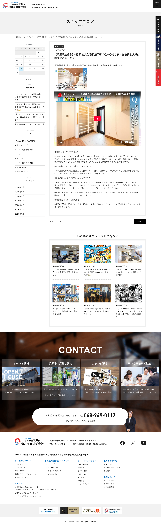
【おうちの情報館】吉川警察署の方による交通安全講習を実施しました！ (29, 97)
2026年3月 (19, 205)
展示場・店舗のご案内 (112, 467)
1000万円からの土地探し (25, 141)
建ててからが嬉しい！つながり (26, 493)
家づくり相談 (109, 480)
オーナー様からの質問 (24, 163)
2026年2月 (19, 209)
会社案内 (107, 471)
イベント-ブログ (21, 158)
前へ (52, 221)
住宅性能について (21, 467)
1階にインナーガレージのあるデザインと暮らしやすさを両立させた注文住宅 (29, 117)
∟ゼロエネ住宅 (51, 474)
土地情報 (81, 481)
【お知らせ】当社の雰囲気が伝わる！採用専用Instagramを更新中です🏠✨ (29, 107)
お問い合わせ (109, 484)
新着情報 (81, 467)
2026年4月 (19, 200)
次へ (60, 221)
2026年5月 (19, 196)
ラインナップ (50, 464)
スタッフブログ (83, 484)
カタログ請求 (109, 487)
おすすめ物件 (20, 167)
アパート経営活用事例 (24, 150)
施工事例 (81, 477)
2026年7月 (19, 187)
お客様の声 (82, 474)
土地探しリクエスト (22, 477)
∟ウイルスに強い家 (53, 471)
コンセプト (19, 464)
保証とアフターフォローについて (27, 474)
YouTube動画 (83, 464)
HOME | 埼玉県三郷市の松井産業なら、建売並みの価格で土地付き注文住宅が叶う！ (52, 455)
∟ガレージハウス (52, 467)
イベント (18, 154)
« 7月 (28, 79)
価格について (20, 471)
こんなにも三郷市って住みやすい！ (28, 496)
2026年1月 (19, 214)
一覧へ (140, 221)
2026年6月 (19, 192)
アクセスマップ (21, 145)
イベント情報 (83, 471)
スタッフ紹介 (109, 464)
